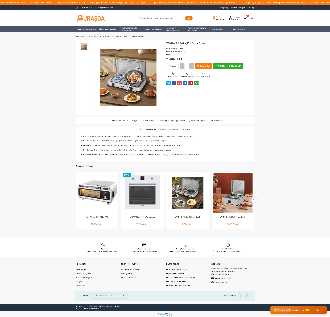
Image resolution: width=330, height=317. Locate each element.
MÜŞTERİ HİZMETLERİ (130, 264)
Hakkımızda (81, 269)
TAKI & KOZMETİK (217, 29)
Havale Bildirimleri (128, 277)
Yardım (234, 8)
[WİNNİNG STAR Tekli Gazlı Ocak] (233, 193)
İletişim (242, 8)
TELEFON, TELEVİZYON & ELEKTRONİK (197, 29)
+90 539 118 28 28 (222, 274)
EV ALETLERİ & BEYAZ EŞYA (86, 29)
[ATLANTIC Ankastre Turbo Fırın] (142, 193)
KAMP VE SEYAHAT (239, 29)
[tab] (148, 130)
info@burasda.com (223, 278)
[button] (248, 18)
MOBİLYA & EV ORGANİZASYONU (172, 29)
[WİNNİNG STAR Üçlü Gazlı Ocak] (187, 193)
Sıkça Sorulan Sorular (130, 269)
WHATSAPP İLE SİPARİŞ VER (229, 66)
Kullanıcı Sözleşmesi (84, 277)
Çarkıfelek (80, 285)
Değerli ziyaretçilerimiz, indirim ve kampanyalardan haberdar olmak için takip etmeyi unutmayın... (102, 2)
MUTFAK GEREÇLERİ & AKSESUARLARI (129, 29)
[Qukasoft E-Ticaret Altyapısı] (165, 314)
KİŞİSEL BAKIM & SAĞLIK (107, 29)
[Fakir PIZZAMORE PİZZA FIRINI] (97, 193)
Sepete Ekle (205, 66)
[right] (254, 200)
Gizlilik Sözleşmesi (83, 273)
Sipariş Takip (223, 8)
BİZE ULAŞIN (216, 264)
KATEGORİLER (172, 264)
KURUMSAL (81, 264)
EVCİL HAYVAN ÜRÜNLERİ (153, 29)
